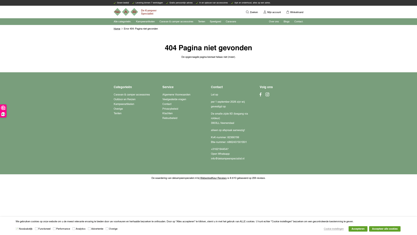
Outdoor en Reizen (125, 99)
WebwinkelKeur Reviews (213, 178)
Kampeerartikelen (145, 21)
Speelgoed (215, 21)
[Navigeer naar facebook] (261, 95)
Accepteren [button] (358, 229)
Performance (63, 229)
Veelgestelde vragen (174, 99)
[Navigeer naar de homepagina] (135, 12)
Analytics (81, 229)
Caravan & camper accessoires (176, 21)
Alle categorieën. (122, 21)
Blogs (287, 21)
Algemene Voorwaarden (176, 95)
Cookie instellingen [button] (334, 229)
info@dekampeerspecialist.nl (227, 158)
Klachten (167, 113)
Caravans (231, 21)
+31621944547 (220, 149)
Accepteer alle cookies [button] (385, 229)
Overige (118, 109)
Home (117, 29)
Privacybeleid (170, 109)
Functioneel (44, 229)
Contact (166, 104)
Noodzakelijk (26, 229)
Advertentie (97, 229)
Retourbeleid (169, 118)
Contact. (298, 21)
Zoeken (253, 12)
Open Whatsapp (220, 154)
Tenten (201, 21)
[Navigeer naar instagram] (267, 95)
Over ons (274, 21)
